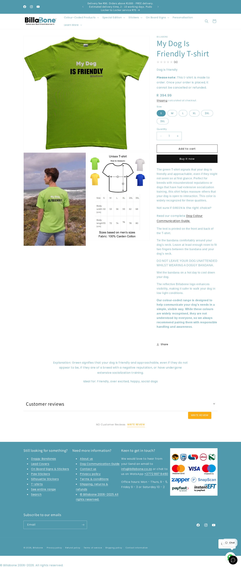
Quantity (162, 129)
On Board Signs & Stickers (50, 469)
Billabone (38, 547)
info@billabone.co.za (136, 469)
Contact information (136, 547)
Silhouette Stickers (45, 479)
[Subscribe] (83, 525)
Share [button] (164, 344)
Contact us (88, 469)
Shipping (162, 100)
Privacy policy (90, 474)
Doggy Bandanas (43, 459)
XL (194, 113)
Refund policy (72, 547)
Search (36, 494)
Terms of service (93, 547)
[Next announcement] (158, 6)
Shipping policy (113, 547)
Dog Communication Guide (100, 464)
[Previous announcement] (83, 6)
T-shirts (37, 484)
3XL (162, 121)
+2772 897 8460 (156, 474)
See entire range (43, 489)
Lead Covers (40, 464)
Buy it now (187, 159)
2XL (207, 113)
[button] (81, 17)
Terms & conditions (94, 479)
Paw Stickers (40, 474)
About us (86, 459)
